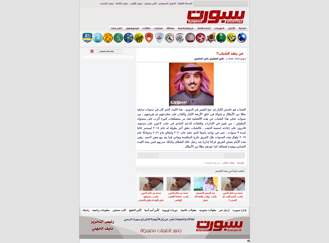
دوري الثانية (122, 3)
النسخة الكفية (185, 3)
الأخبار (231, 28)
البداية (242, 28)
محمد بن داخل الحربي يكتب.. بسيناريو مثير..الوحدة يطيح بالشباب (150, 197)
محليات (158, 28)
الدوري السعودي (167, 3)
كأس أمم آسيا (151, 210)
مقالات (146, 28)
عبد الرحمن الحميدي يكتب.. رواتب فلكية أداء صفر (205, 197)
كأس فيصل (150, 3)
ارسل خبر (224, 210)
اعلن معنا (116, 28)
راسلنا (86, 210)
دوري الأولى (136, 3)
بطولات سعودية (207, 210)
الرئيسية (240, 163)
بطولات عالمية (188, 210)
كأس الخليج (135, 210)
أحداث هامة (204, 28)
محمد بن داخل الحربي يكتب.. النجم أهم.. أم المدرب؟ (233, 197)
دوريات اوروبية (170, 210)
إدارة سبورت (239, 210)
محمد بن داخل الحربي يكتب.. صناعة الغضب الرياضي (178, 197)
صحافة (170, 28)
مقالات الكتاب (228, 163)
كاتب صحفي (119, 210)
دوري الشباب (107, 3)
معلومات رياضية (101, 210)
